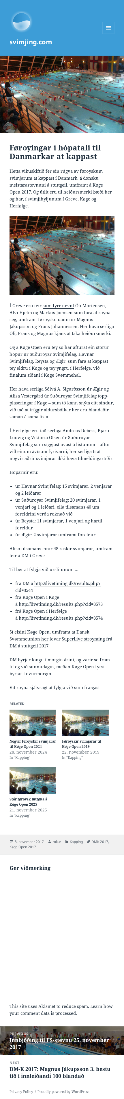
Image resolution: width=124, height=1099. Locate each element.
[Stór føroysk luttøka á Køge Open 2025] (33, 780)
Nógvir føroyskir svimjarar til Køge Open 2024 (33, 744)
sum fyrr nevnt (58, 305)
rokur (56, 841)
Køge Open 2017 (23, 846)
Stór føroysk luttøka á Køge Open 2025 (28, 802)
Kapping (76, 841)
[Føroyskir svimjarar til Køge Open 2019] (85, 723)
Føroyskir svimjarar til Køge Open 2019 (81, 744)
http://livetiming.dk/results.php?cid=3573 (61, 604)
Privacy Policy (21, 1091)
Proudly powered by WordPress (63, 1091)
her (44, 639)
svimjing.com (31, 41)
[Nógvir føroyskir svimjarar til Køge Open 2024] (33, 723)
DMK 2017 (99, 841)
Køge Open (38, 632)
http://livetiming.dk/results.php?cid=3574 (61, 618)
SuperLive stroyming (83, 639)
